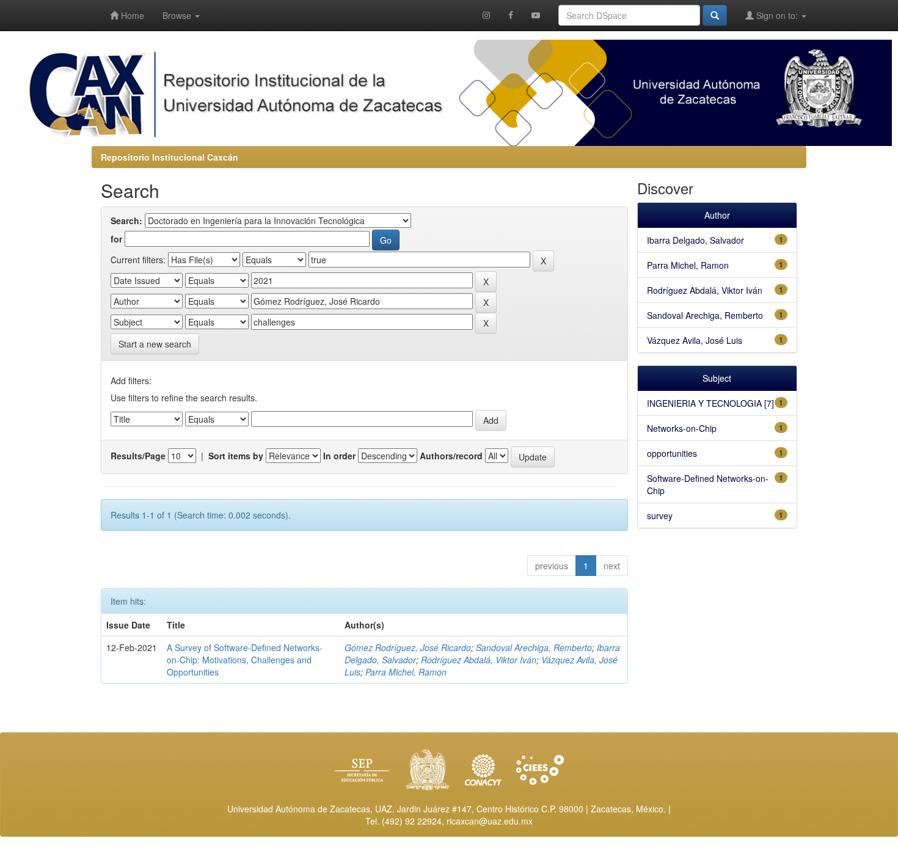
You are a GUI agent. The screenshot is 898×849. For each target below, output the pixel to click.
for (116, 239)
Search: (126, 220)
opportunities (672, 453)
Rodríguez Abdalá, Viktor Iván (478, 660)
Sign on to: (777, 15)
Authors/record (451, 456)
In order (339, 456)
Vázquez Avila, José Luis (694, 340)
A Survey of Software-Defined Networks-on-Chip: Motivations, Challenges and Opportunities (245, 659)
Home (131, 15)
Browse (178, 15)
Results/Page (138, 456)
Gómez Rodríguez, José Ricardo (408, 647)
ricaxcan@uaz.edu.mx (490, 821)
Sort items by (235, 456)
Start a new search (155, 344)
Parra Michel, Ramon (406, 672)
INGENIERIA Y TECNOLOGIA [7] (710, 403)
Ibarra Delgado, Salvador (695, 240)
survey (660, 515)
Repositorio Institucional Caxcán (169, 157)
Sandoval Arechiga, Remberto (534, 647)
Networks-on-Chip (682, 428)
